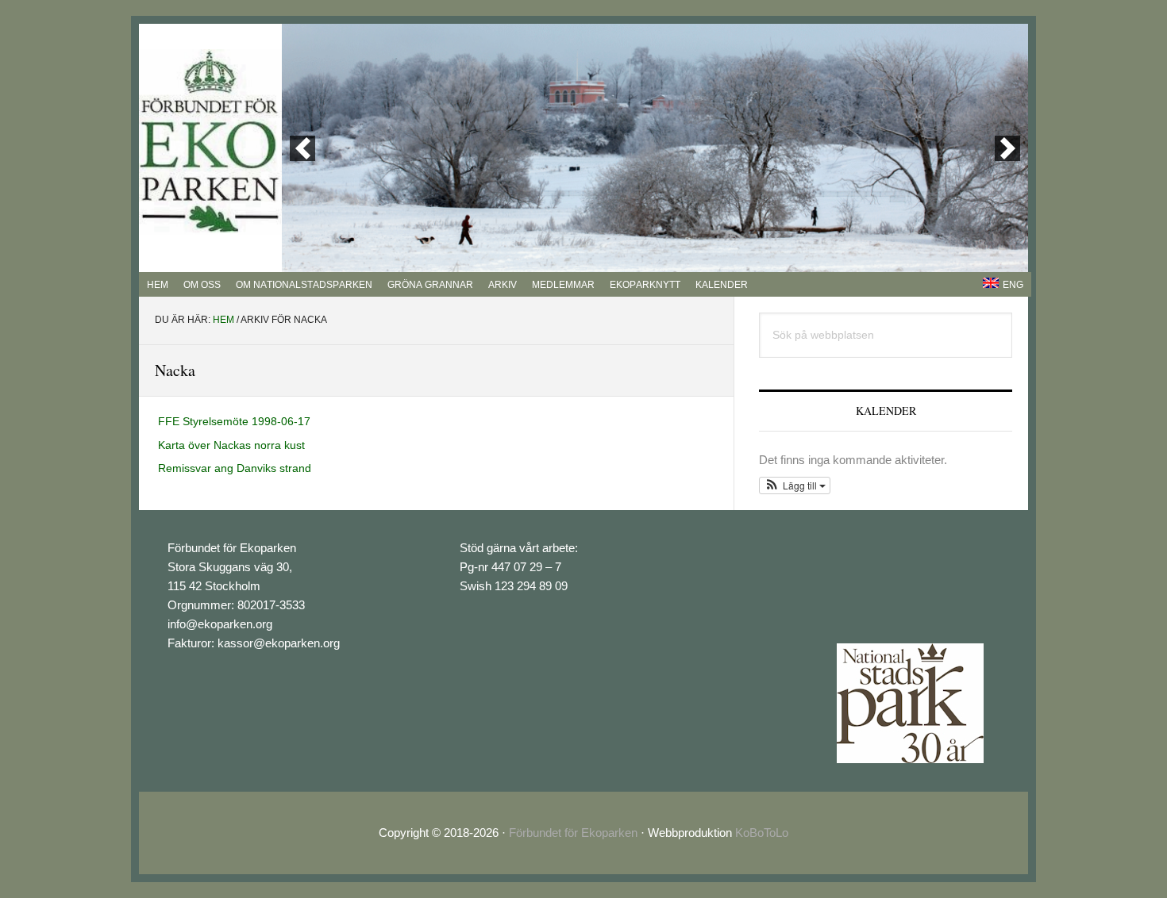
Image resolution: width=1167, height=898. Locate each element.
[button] (795, 485)
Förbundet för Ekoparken (573, 832)
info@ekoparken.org (220, 624)
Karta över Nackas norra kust (231, 445)
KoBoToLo (761, 832)
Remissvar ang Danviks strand (234, 468)
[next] (1007, 148)
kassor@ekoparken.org (279, 643)
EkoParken (210, 142)
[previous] (302, 148)
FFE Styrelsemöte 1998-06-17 (234, 421)
